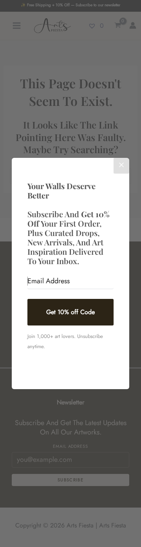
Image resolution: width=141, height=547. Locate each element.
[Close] (121, 165)
